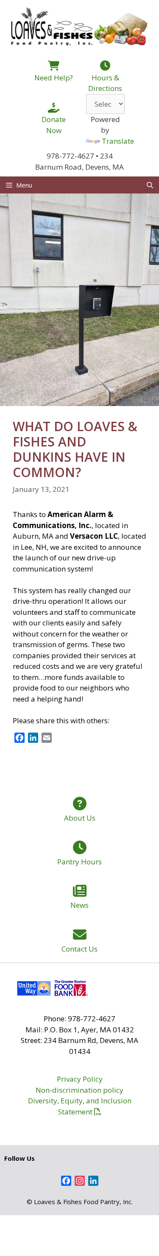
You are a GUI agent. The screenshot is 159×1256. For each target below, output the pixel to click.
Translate (118, 141)
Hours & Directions (105, 83)
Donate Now (54, 124)
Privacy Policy (80, 1079)
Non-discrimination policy (79, 1090)
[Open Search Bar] (150, 184)
